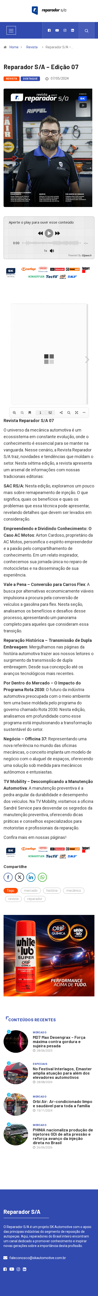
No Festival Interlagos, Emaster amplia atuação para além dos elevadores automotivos (62, 1073)
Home (14, 47)
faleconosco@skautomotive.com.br (38, 1258)
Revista (32, 47)
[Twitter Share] (19, 877)
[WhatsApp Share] (42, 877)
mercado (31, 890)
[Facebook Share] (8, 877)
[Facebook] (49, 30)
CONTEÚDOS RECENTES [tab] (32, 1020)
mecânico (73, 890)
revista (13, 899)
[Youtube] (57, 30)
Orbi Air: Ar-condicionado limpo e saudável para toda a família (62, 1103)
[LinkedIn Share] (30, 877)
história (52, 890)
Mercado (39, 1032)
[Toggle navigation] (11, 30)
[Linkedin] (72, 30)
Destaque (30, 78)
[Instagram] (65, 30)
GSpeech (86, 255)
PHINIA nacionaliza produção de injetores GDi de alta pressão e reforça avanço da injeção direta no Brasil (63, 1136)
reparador (34, 899)
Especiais (40, 1064)
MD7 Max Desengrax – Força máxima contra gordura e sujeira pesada (59, 1041)
